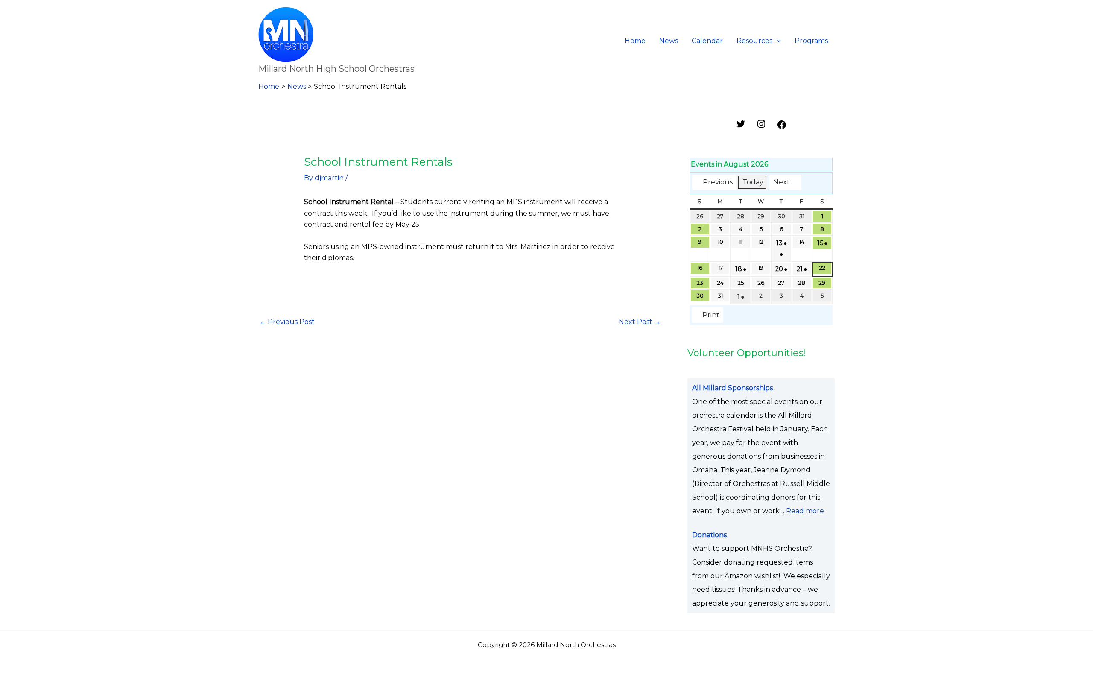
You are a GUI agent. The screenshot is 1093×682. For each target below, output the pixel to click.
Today (752, 182)
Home (635, 41)
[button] (776, 41)
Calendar (707, 41)
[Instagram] (761, 127)
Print (707, 317)
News (668, 41)
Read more (805, 511)
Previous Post (287, 322)
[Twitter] (741, 127)
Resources (754, 41)
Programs (811, 41)
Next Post (640, 322)
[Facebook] (782, 127)
